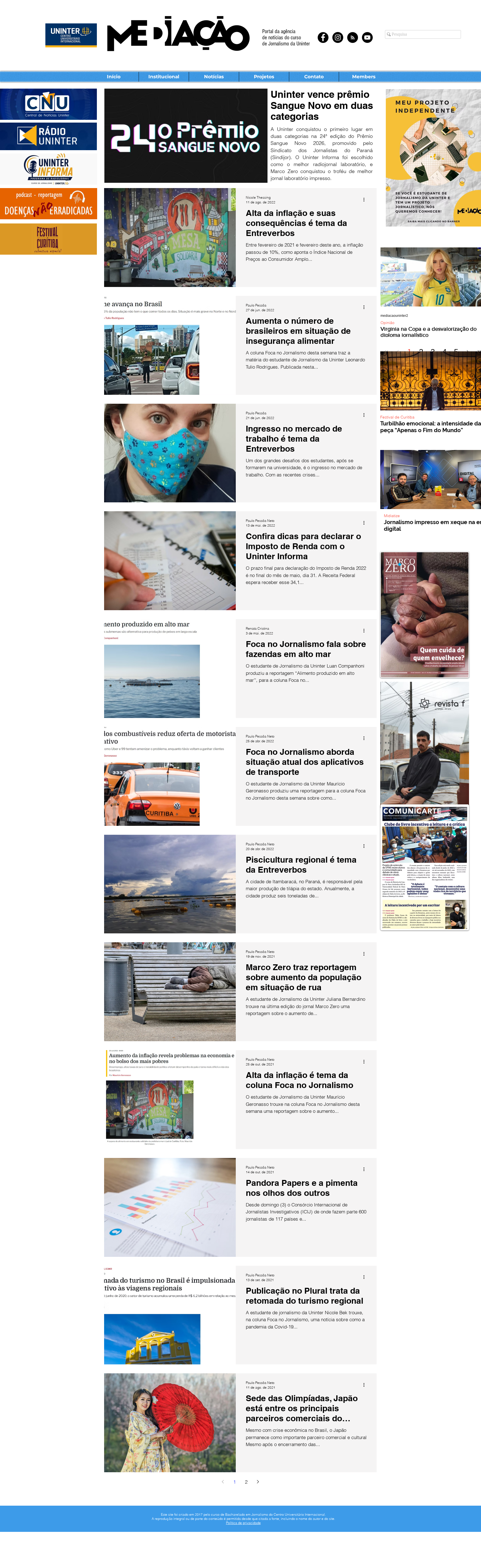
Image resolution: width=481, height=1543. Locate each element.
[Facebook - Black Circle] (323, 37)
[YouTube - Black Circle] (367, 37)
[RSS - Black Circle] (352, 37)
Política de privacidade (243, 1523)
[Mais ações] (365, 199)
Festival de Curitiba (397, 417)
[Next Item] (476, 381)
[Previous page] (223, 1482)
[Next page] (258, 1482)
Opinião (387, 322)
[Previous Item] (389, 381)
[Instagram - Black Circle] (337, 37)
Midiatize (388, 515)
